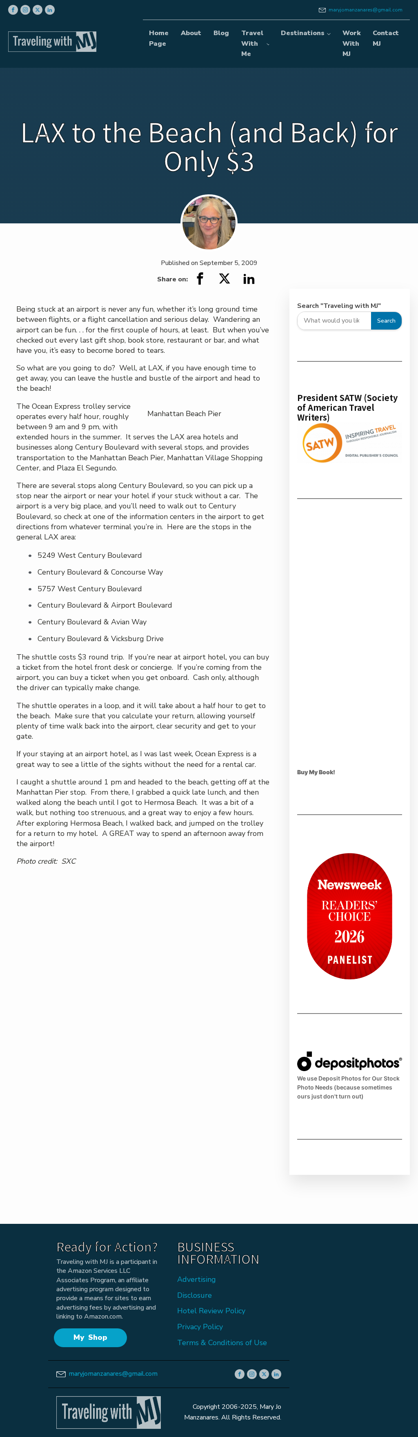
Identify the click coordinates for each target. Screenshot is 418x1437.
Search (386, 320)
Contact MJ (386, 38)
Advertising (196, 1279)
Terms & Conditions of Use (222, 1343)
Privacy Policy (200, 1327)
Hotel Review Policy (211, 1311)
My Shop (90, 1337)
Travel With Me (252, 43)
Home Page (159, 38)
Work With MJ (351, 43)
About (191, 33)
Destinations (303, 33)
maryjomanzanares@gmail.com (365, 10)
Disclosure (194, 1295)
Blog (221, 33)
